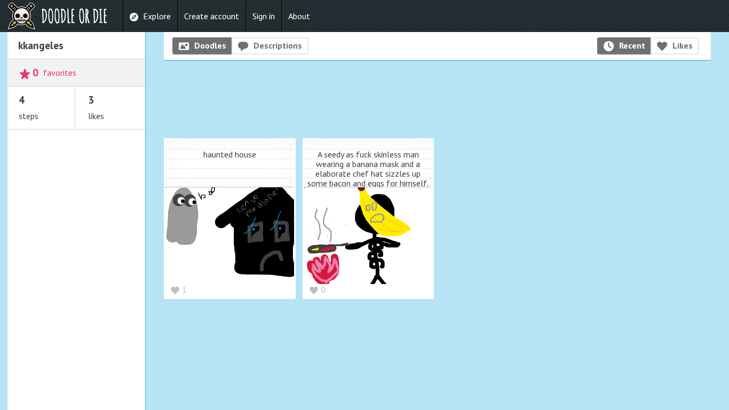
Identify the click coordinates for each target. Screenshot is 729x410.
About (299, 16)
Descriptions (277, 45)
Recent (632, 45)
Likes (682, 45)
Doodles (210, 45)
